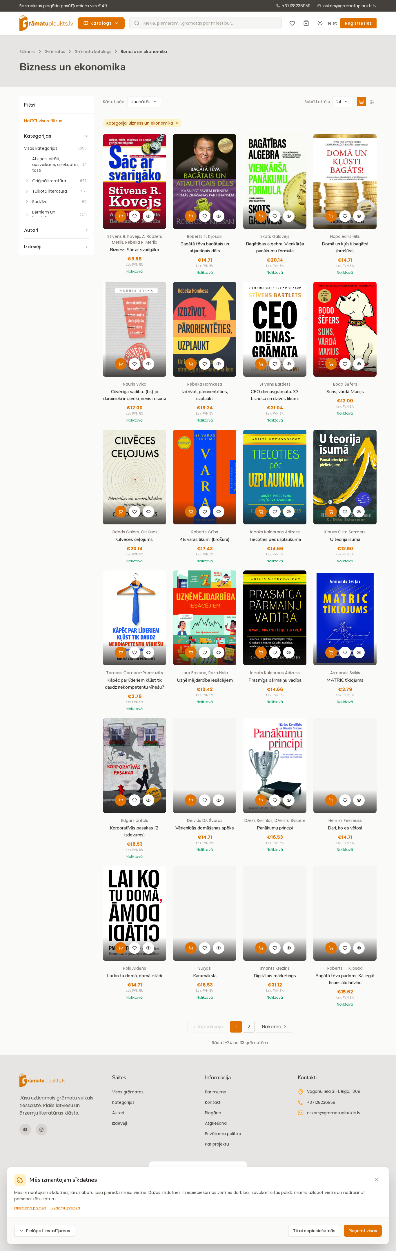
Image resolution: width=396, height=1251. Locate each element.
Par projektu (217, 1144)
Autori (118, 1113)
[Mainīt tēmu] (320, 23)
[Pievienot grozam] (120, 216)
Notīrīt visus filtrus (43, 121)
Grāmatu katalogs (93, 51)
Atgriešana (216, 1123)
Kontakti (213, 1102)
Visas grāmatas (127, 1092)
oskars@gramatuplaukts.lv (350, 6)
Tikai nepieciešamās (314, 1231)
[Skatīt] (148, 216)
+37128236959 (296, 6)
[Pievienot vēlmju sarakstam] (134, 216)
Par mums (215, 1092)
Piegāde (213, 1113)
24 (338, 102)
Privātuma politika (223, 1134)
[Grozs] (306, 23)
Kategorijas (123, 1102)
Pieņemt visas (362, 1231)
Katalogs (101, 23)
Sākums (27, 51)
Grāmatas (55, 51)
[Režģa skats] (361, 101)
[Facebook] (25, 1129)
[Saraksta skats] (372, 101)
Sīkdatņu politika (65, 1208)
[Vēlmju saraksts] (292, 23)
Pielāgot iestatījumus (48, 1231)
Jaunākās (140, 102)
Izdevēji (119, 1123)
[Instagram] (41, 1129)
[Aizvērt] (376, 1179)
